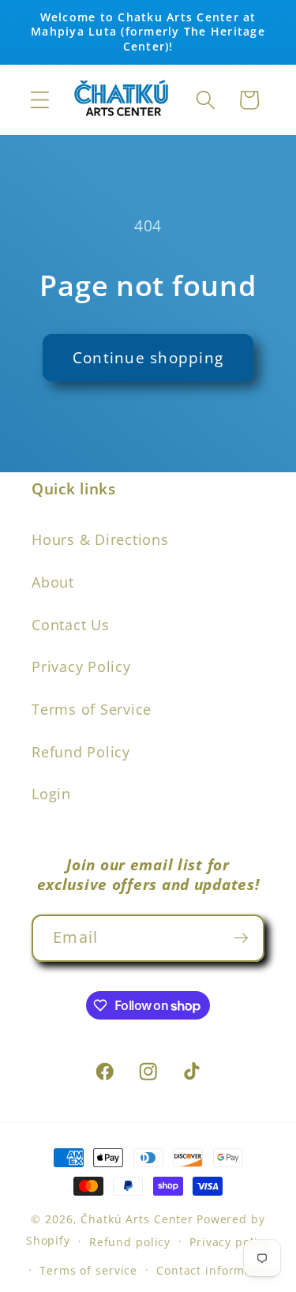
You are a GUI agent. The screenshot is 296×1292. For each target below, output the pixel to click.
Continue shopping (148, 357)
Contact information (215, 1270)
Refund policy (129, 1241)
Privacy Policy (81, 666)
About (53, 582)
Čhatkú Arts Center (137, 1218)
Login (51, 793)
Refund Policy (81, 751)
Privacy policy (229, 1241)
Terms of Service (92, 709)
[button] (40, 100)
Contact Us (71, 624)
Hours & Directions (100, 539)
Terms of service (88, 1270)
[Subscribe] (241, 938)
